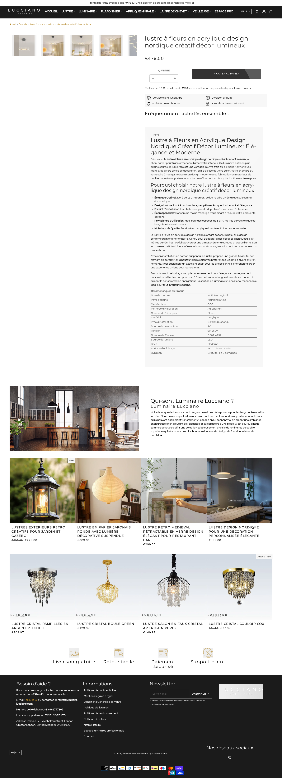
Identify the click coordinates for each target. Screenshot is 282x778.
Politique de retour (95, 719)
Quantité (164, 70)
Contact (89, 736)
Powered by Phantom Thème (153, 754)
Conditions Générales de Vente (102, 702)
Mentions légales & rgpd (98, 696)
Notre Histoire (92, 725)
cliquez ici (31, 700)
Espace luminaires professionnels (104, 730)
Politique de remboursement (101, 713)
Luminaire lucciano (131, 754)
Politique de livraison (96, 707)
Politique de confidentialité (100, 690)
